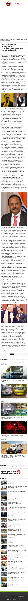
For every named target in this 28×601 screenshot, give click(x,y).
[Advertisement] (14, 21)
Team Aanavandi (12, 596)
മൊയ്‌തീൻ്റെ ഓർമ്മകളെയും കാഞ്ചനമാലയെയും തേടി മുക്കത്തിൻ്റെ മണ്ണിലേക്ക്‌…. (16, 519)
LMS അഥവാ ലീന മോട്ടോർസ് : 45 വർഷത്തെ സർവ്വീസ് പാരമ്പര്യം (11, 399)
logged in (13, 466)
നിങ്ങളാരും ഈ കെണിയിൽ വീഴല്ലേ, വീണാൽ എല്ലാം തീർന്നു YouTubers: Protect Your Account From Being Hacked (12, 437)
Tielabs (22, 596)
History (5, 39)
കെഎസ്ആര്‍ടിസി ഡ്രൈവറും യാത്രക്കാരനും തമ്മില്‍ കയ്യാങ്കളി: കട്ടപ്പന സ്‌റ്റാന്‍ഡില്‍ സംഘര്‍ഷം (17, 557)
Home (2, 39)
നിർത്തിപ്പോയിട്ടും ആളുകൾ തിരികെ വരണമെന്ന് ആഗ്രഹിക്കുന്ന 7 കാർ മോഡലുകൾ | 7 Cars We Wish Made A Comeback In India (13, 456)
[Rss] (13, 598)
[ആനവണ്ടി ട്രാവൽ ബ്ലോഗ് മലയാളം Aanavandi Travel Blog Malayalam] (14, 3)
